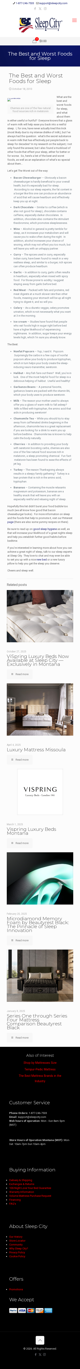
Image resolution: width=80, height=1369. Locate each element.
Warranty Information (21, 1191)
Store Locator (17, 1240)
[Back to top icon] (40, 1340)
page (10, 522)
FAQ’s (12, 1203)
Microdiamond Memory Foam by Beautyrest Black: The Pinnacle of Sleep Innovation (38, 924)
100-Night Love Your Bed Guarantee (30, 1188)
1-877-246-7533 (25, 3)
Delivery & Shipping (20, 1180)
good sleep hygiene (45, 529)
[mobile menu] (74, 20)
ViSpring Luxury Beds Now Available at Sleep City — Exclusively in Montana (38, 660)
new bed (42, 559)
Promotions (16, 1289)
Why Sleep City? (18, 1248)
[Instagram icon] (45, 9)
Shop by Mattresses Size (40, 1062)
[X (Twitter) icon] (40, 9)
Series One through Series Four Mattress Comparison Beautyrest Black (37, 1022)
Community (16, 1244)
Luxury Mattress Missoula (36, 750)
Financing (15, 1199)
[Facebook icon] (35, 9)
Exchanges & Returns (21, 1184)
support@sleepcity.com (53, 3)
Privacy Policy (17, 1252)
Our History (15, 1236)
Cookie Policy (17, 1256)
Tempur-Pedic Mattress (40, 1069)
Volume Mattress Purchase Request (30, 1195)
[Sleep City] (40, 24)
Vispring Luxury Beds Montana (31, 831)
